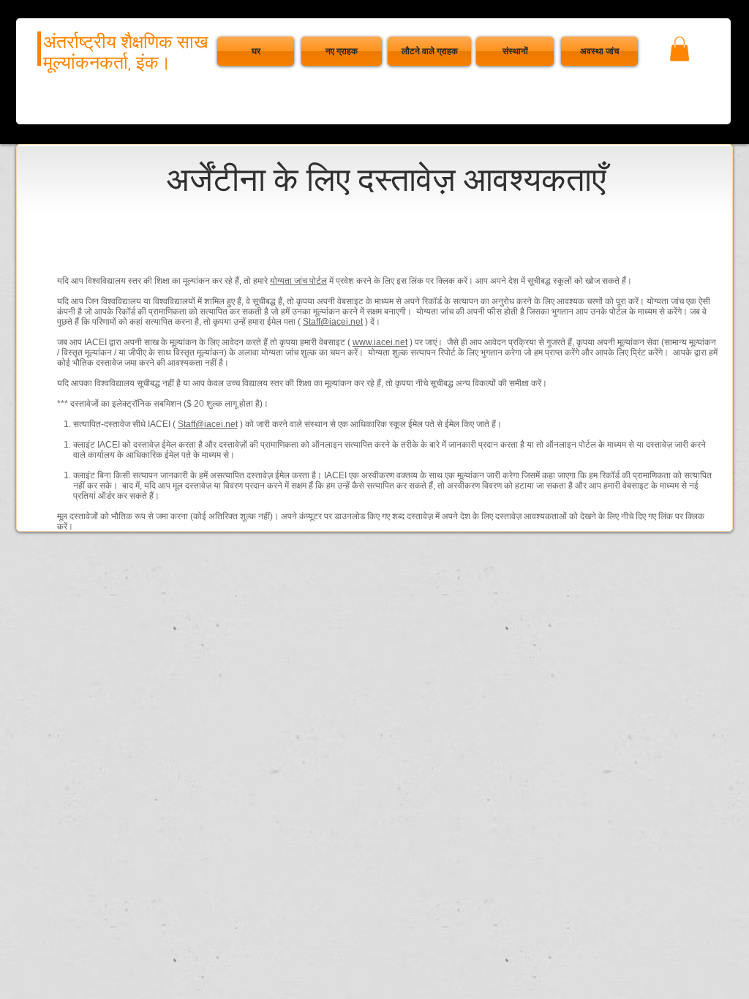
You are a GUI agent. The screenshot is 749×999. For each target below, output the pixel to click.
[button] (599, 51)
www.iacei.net (380, 342)
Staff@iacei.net (333, 322)
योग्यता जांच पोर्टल (298, 281)
